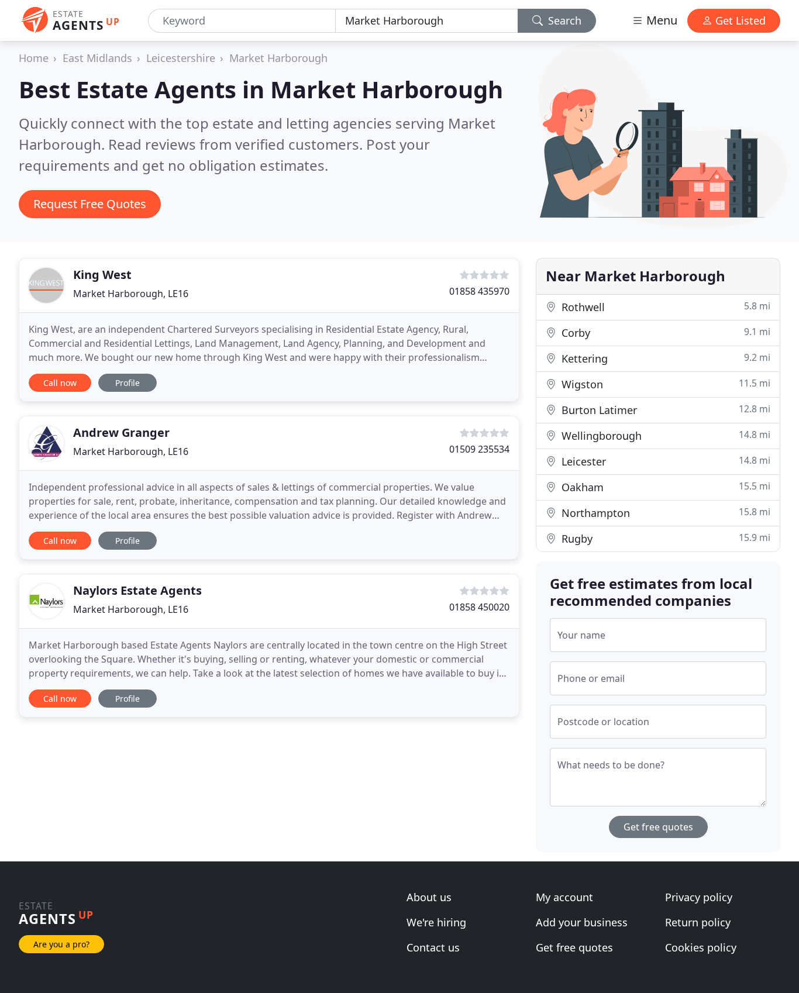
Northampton (664, 512)
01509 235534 (479, 449)
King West (102, 274)
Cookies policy (700, 947)
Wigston (664, 384)
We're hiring (436, 922)
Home (34, 58)
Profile (127, 382)
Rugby (664, 538)
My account (564, 897)
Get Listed (739, 20)
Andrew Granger (121, 432)
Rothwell (664, 306)
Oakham (664, 487)
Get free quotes (658, 826)
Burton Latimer (664, 409)
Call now (60, 382)
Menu (660, 20)
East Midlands (97, 58)
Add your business (582, 922)
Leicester (664, 461)
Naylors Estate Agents (137, 590)
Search (563, 20)
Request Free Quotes (89, 204)
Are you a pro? (61, 944)
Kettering (664, 358)
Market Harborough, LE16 (130, 293)
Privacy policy (698, 897)
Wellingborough (664, 435)
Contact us (433, 947)
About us (429, 897)
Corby (664, 332)
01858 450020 (479, 607)
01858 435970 (479, 291)
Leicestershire (180, 58)
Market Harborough (278, 58)
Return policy (698, 922)
